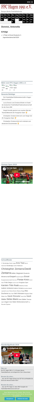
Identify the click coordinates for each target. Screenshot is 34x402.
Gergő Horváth (15, 282)
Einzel (6, 16)
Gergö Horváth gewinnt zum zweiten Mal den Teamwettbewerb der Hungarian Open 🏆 (16, 111)
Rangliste (26, 293)
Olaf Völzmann (19, 293)
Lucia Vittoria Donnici (11, 291)
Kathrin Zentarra (19, 288)
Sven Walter (22, 299)
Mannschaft (13, 18)
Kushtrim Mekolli (28, 288)
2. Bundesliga (5, 263)
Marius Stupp (20, 291)
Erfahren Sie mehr (23, 398)
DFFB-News (28, 18)
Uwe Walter (12, 302)
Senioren (20, 17)
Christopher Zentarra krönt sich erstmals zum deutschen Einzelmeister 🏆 (16, 122)
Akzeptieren (9, 398)
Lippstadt (3, 291)
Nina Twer (11, 293)
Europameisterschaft (6, 280)
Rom (6, 296)
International (31, 18)
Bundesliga (10, 265)
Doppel (9, 17)
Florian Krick (23, 279)
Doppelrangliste (20, 276)
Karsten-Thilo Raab (10, 285)
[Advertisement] (17, 144)
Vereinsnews (24, 18)
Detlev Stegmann (17, 273)
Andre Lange (12, 263)
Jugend (17, 16)
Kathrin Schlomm (7, 288)
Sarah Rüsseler (13, 296)
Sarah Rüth (23, 296)
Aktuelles (2, 17)
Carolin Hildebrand (17, 265)
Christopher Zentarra (12, 268)
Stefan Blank (12, 299)
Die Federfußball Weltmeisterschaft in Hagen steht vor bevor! (16, 98)
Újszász (8, 304)
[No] (32, 396)
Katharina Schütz (23, 285)
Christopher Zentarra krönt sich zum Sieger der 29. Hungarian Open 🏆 (17, 117)
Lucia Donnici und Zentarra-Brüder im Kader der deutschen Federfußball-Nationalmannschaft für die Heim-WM (17, 105)
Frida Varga (8, 282)
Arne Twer (20, 263)
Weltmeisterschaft (22, 302)
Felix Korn (14, 280)
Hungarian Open (23, 282)
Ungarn (6, 302)
